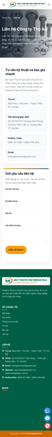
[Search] (49, 4)
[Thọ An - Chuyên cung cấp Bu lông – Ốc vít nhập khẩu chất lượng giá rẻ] (26, 4)
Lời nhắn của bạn (13, 225)
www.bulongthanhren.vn (24, 370)
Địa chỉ (8, 213)
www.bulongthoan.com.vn (16, 373)
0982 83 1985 (24, 377)
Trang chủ (6, 17)
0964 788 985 (38, 377)
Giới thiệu (6, 313)
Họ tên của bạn (12, 189)
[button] (3, 4)
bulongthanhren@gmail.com (23, 365)
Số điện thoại (11, 201)
